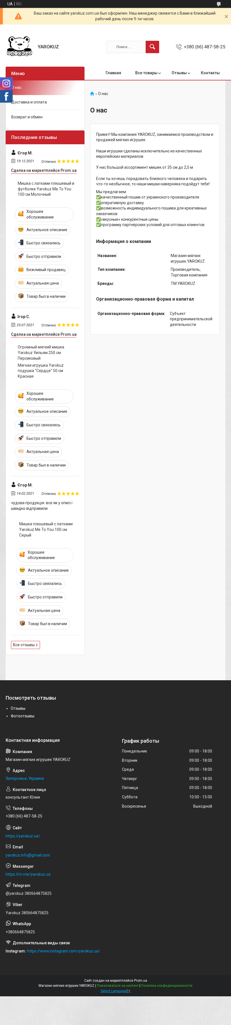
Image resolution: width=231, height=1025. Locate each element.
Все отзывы (24, 645)
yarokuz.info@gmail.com (28, 855)
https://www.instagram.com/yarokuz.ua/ (63, 951)
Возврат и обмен (27, 117)
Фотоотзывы (22, 716)
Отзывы (179, 73)
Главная (113, 73)
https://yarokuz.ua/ (23, 836)
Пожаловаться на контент (118, 986)
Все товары (146, 73)
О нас (16, 87)
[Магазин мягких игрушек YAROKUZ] (20, 47)
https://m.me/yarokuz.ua (28, 874)
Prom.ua (140, 981)
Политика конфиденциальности (166, 986)
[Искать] (152, 47)
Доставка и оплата (29, 102)
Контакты (210, 73)
